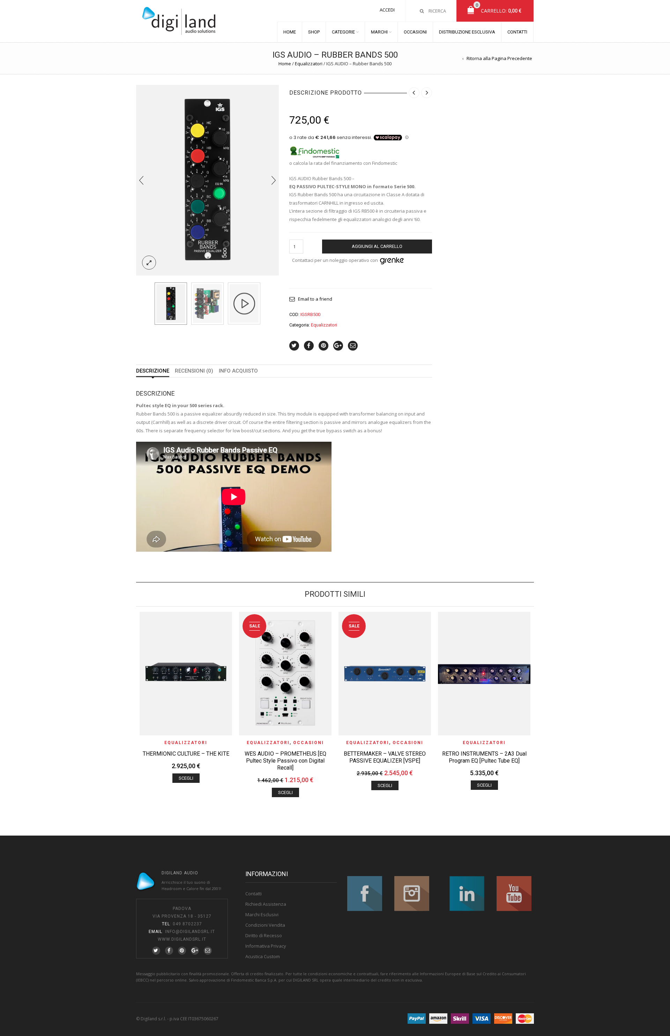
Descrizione (152, 371)
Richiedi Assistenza (265, 904)
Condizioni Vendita (265, 925)
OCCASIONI (415, 32)
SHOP (314, 32)
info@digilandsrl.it (190, 931)
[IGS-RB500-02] (207, 303)
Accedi (387, 10)
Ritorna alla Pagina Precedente (499, 58)
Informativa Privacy (265, 946)
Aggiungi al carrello (377, 246)
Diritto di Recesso (263, 935)
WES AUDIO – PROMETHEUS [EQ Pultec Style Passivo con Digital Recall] (285, 760)
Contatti (253, 893)
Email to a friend (315, 299)
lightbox (149, 263)
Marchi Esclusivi (261, 914)
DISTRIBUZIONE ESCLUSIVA (467, 32)
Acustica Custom (262, 956)
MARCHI (379, 32)
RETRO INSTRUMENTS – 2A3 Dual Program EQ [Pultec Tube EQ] (484, 757)
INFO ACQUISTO (238, 371)
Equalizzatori (308, 63)
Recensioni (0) (194, 371)
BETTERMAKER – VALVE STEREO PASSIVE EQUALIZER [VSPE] (385, 757)
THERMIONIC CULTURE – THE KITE (186, 753)
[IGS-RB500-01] (207, 179)
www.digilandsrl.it (182, 939)
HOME (289, 32)
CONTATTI (517, 32)
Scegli (186, 778)
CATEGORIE (343, 32)
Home (284, 63)
